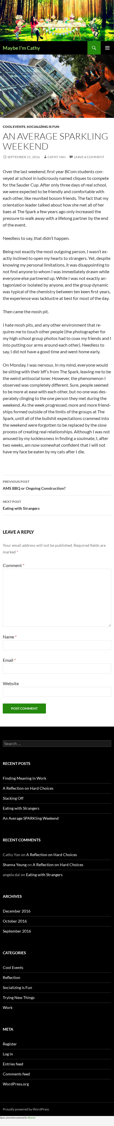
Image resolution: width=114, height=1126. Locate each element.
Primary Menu (107, 47)
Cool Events (14, 127)
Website (11, 683)
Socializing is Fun (43, 127)
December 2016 (16, 911)
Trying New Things (19, 997)
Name (10, 636)
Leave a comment (89, 157)
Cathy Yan (57, 157)
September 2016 (17, 931)
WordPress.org (16, 1084)
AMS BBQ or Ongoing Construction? (34, 485)
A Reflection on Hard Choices (28, 788)
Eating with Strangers (21, 505)
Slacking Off (13, 798)
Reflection (11, 977)
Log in (8, 1054)
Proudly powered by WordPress (26, 1109)
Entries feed (13, 1064)
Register (10, 1044)
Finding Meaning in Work (24, 778)
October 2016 (15, 921)
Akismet (31, 1117)
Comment (13, 565)
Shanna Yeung (15, 864)
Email (9, 660)
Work (7, 1007)
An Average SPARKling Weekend (31, 818)
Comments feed (16, 1074)
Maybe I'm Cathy (21, 48)
